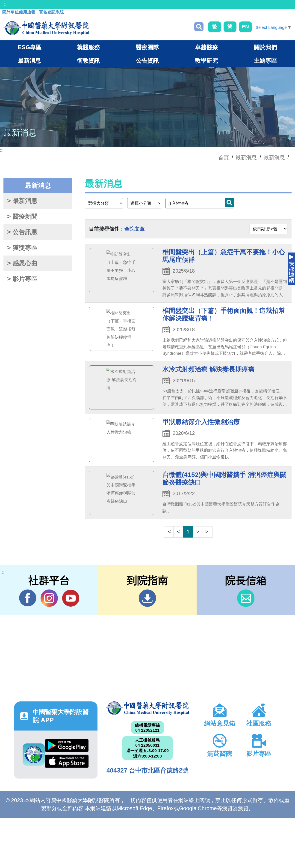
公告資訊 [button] (147, 60)
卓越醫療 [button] (206, 47)
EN (245, 27)
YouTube (70, 598)
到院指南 (147, 598)
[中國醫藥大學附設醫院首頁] (46, 28)
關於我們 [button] (265, 47)
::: (6, 4)
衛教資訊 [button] (88, 60)
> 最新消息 (22, 200)
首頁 (223, 157)
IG (49, 598)
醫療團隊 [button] (147, 47)
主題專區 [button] (265, 60)
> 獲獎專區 (22, 247)
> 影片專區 (22, 278)
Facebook (27, 598)
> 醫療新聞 (22, 216)
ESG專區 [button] (29, 47)
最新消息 (274, 157)
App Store (67, 762)
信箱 (245, 598)
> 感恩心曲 (22, 263)
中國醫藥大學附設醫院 (147, 708)
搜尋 (199, 26)
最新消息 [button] (29, 60)
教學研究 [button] (206, 60)
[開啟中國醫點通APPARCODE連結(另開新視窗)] (34, 754)
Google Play (67, 747)
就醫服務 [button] (88, 47)
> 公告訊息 (22, 232)
